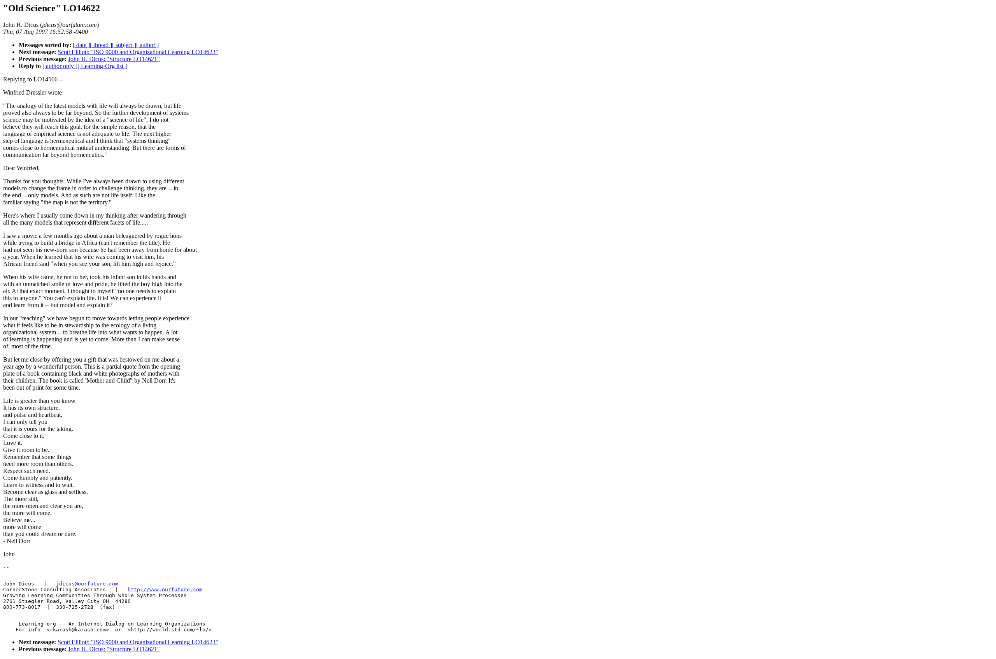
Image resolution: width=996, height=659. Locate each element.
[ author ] (147, 45)
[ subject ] (124, 45)
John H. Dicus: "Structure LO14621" (114, 59)
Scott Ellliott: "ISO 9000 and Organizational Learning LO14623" (138, 52)
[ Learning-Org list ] (102, 66)
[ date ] (81, 45)
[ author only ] (59, 66)
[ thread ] (101, 45)
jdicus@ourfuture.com (87, 584)
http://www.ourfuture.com (165, 589)
